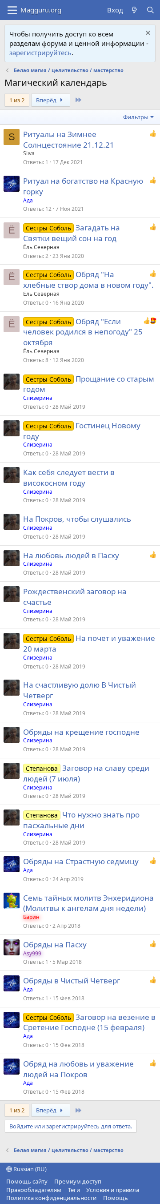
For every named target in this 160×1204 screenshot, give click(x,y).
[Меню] (12, 10)
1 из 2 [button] (16, 100)
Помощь (115, 1198)
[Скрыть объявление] (147, 34)
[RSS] (134, 1198)
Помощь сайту (27, 1181)
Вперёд (47, 100)
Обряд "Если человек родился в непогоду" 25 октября (83, 332)
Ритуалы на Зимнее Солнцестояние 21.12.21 (68, 139)
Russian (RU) (29, 1169)
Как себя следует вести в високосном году (69, 477)
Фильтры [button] (135, 117)
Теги (74, 1190)
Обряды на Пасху (55, 944)
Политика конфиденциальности (51, 1198)
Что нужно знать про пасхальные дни (81, 819)
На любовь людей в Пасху (71, 555)
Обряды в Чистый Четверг (71, 980)
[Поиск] (150, 10)
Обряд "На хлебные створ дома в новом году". (88, 279)
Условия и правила (112, 1190)
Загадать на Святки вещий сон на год (71, 232)
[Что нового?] (134, 10)
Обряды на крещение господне (81, 732)
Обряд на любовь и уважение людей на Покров (78, 1069)
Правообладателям (33, 1190)
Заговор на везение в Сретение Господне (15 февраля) (89, 1022)
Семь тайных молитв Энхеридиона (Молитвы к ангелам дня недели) (88, 903)
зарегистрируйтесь (40, 52)
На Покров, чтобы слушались (77, 519)
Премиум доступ (77, 1181)
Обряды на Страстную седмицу (81, 861)
